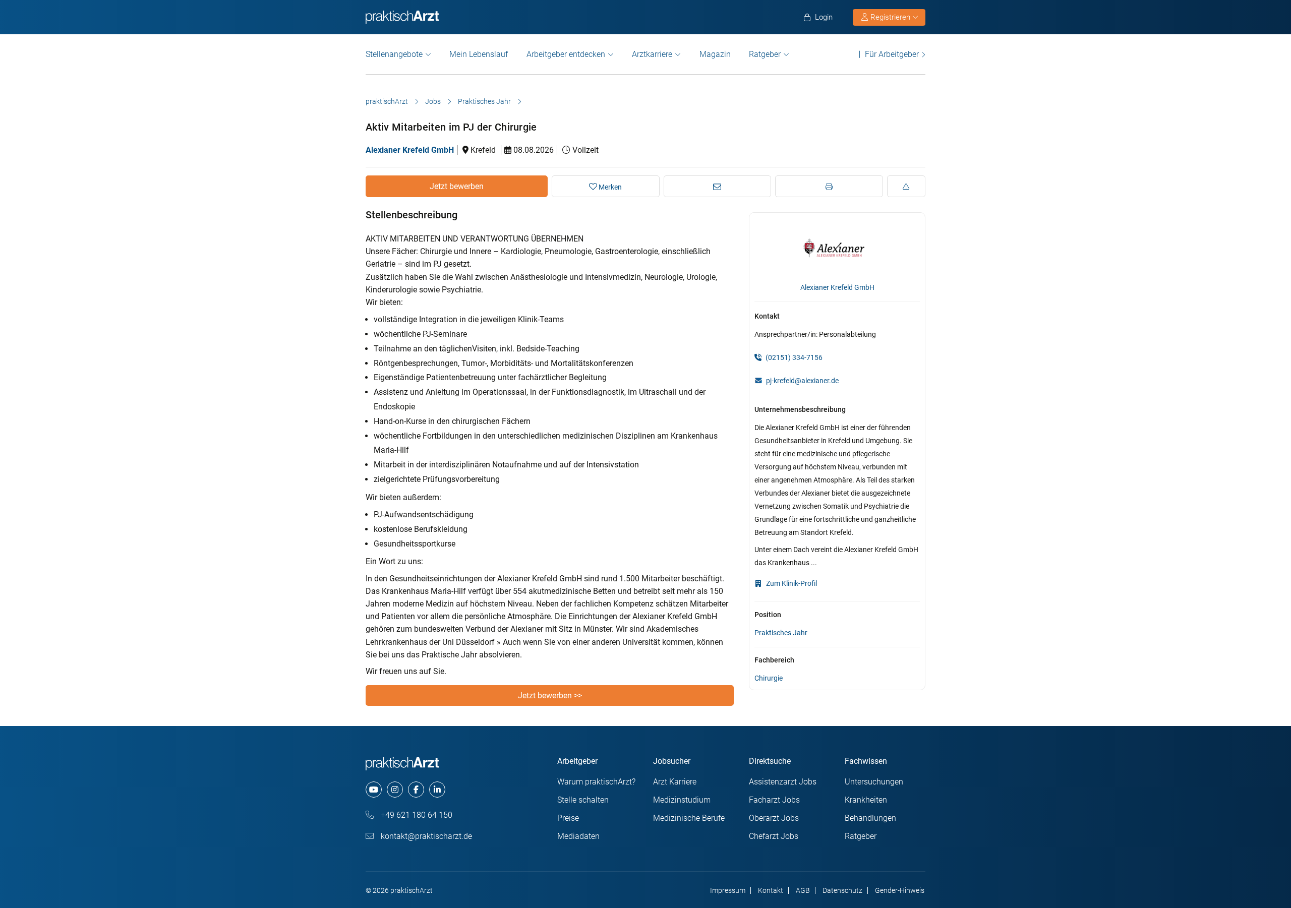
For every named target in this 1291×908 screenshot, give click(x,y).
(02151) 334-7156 (793, 357)
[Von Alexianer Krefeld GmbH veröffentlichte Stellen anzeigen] (837, 248)
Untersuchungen (874, 781)
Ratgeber (765, 54)
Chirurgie (768, 678)
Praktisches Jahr (484, 101)
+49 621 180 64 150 (415, 815)
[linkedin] (437, 789)
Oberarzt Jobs (774, 818)
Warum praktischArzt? (596, 781)
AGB (803, 890)
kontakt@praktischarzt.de (425, 836)
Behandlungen (870, 818)
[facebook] (416, 789)
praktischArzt (387, 101)
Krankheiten (866, 800)
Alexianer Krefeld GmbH (410, 150)
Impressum (727, 890)
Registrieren (890, 17)
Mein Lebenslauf (478, 54)
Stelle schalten (583, 800)
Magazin (715, 54)
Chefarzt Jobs (773, 836)
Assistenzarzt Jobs (782, 781)
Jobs (433, 101)
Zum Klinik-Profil (791, 583)
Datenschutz (842, 890)
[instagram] (395, 789)
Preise (568, 818)
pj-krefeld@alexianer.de (802, 381)
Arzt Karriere (674, 781)
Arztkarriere (652, 54)
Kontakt (770, 890)
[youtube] (374, 789)
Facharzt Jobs (774, 800)
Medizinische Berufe (689, 818)
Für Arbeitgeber (892, 54)
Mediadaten (578, 836)
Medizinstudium (682, 800)
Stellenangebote (394, 54)
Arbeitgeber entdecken (565, 54)
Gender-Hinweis (899, 890)
